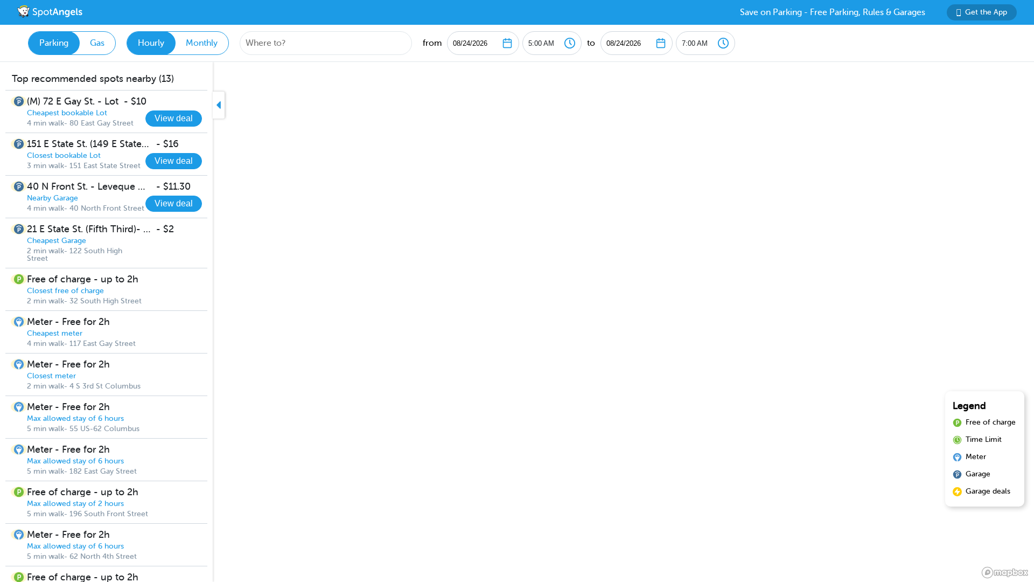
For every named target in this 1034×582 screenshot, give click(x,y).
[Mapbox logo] (1005, 572)
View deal (174, 118)
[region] (517, 322)
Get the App (986, 12)
